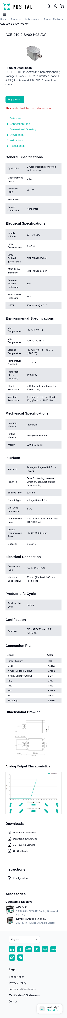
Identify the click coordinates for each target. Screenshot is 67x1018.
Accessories (17, 145)
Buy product (14, 99)
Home (3, 19)
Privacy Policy (17, 983)
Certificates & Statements (24, 995)
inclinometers (32, 19)
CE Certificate (20, 851)
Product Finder (52, 19)
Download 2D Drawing (25, 838)
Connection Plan (20, 123)
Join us (13, 1001)
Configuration (20, 878)
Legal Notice (16, 976)
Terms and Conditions (22, 989)
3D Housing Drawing (24, 844)
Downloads (17, 134)
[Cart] (62, 6)
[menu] (3, 13)
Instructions (17, 140)
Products (16, 19)
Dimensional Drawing (23, 129)
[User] (48, 6)
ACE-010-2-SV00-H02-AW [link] (14, 23)
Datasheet (16, 118)
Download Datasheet (24, 832)
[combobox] (24, 939)
